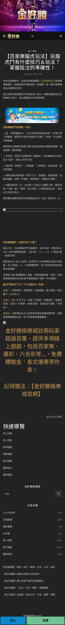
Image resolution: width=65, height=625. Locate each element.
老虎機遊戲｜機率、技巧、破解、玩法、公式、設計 (29, 566)
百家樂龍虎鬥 (48, 80)
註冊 (46, 620)
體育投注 (7, 467)
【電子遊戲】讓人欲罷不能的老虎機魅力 (23, 580)
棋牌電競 (7, 453)
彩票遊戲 (7, 447)
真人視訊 (32, 51)
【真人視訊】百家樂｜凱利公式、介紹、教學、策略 (29, 594)
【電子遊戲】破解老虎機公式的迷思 (21, 573)
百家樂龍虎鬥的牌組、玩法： (17, 127)
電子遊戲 (7, 460)
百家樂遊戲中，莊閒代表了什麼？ (20, 242)
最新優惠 (7, 474)
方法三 (6, 313)
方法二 (6, 299)
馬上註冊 (7, 433)
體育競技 (7, 554)
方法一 (6, 290)
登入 (13, 620)
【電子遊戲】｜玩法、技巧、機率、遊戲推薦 (25, 587)
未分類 (6, 533)
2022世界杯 (9, 512)
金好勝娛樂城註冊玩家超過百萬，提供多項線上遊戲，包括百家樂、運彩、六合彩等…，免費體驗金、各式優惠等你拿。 (32, 350)
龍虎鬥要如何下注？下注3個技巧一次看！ (24, 284)
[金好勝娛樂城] (32, 14)
